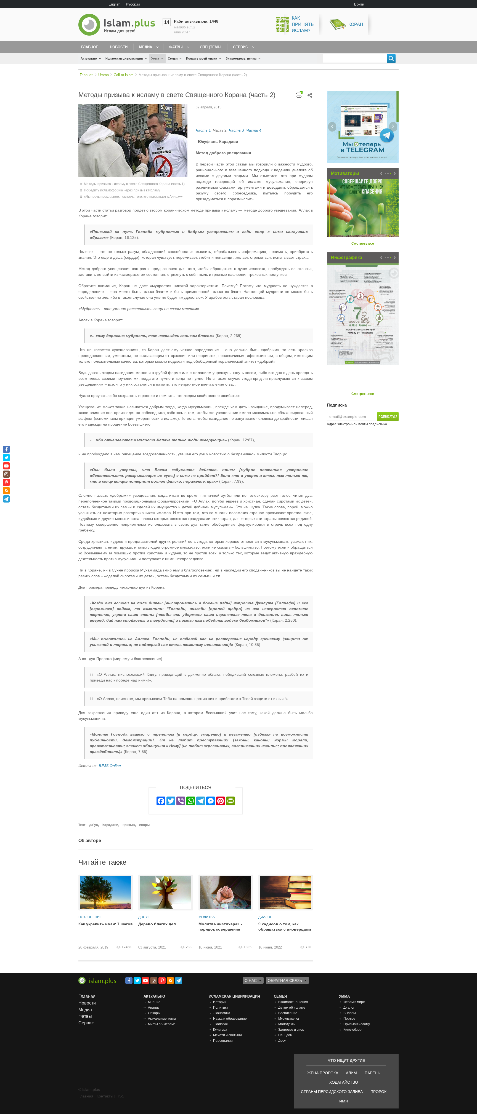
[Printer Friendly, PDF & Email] (299, 94)
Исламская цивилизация (124, 58)
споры (144, 825)
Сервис (240, 47)
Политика (220, 1007)
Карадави (110, 825)
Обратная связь (285, 980)
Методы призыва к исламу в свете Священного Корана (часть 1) (134, 184)
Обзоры (154, 1013)
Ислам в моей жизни (201, 58)
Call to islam (124, 75)
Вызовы (349, 1013)
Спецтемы (210, 47)
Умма (155, 58)
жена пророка (322, 1073)
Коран (355, 24)
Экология (220, 1024)
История (220, 1002)
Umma (103, 75)
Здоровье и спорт (292, 1030)
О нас (251, 980)
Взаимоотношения (293, 1002)
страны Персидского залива (332, 1091)
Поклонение (90, 917)
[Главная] (119, 25)
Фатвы (176, 47)
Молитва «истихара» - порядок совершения (220, 927)
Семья (172, 58)
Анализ (154, 1007)
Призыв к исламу (356, 1024)
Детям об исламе (291, 1007)
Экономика (221, 1013)
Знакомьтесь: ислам (241, 58)
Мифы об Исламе (162, 1024)
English (114, 4)
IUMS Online (110, 765)
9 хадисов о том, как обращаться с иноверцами (284, 927)
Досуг (144, 917)
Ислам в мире (354, 1002)
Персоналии (223, 1041)
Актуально (89, 58)
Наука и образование (230, 1019)
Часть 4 (253, 130)
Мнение (154, 1002)
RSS (120, 1096)
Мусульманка (288, 1019)
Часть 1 (203, 130)
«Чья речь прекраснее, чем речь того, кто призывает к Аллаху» (133, 197)
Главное (89, 47)
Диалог (265, 917)
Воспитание (287, 1013)
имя (343, 1101)
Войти (359, 4)
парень (372, 1073)
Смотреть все (362, 243)
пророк (378, 1091)
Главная (86, 75)
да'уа (93, 825)
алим (351, 1073)
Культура (220, 1030)
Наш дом (285, 1035)
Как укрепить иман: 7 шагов (105, 924)
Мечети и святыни (227, 1035)
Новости (119, 47)
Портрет (350, 1019)
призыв (129, 825)
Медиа (145, 47)
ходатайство (343, 1082)
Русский (133, 4)
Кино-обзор (352, 1030)
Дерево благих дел (157, 924)
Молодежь (286, 1024)
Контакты (105, 1096)
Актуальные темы (162, 1019)
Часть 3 (236, 130)
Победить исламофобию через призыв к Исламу (122, 190)
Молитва (206, 917)
